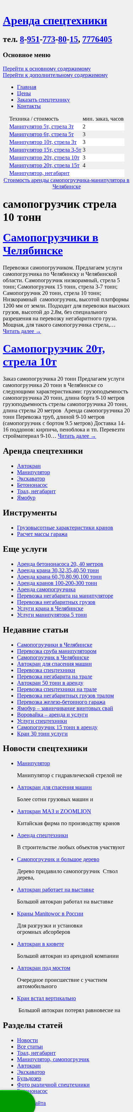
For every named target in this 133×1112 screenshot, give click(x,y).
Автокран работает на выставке (55, 890)
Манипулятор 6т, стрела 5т (41, 134)
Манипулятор (33, 472)
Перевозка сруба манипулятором (56, 651)
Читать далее (22, 331)
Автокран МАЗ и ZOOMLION (54, 811)
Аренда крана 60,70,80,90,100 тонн (59, 577)
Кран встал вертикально (46, 998)
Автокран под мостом (43, 968)
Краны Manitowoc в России (50, 914)
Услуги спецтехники (42, 721)
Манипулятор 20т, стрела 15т (44, 165)
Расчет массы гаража (42, 534)
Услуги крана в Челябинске (50, 608)
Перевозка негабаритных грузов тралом (65, 696)
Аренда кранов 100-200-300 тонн (57, 583)
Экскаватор (31, 479)
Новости (27, 1040)
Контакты (29, 106)
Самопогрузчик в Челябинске (53, 657)
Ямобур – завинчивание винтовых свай (65, 708)
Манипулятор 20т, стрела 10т (44, 158)
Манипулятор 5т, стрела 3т (41, 126)
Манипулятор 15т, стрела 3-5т (45, 150)
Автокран (29, 466)
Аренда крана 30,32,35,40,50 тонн (58, 570)
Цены (24, 93)
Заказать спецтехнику (43, 100)
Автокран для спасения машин (54, 664)
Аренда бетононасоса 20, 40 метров (60, 564)
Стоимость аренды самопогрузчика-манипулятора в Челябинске (66, 183)
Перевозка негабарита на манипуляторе (65, 596)
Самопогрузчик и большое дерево (58, 859)
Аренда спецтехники (42, 835)
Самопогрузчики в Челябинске (50, 244)
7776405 (97, 39)
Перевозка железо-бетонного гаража (61, 702)
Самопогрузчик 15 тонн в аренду (57, 727)
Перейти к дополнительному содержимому (55, 75)
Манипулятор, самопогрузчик (53, 1059)
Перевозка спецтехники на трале (57, 689)
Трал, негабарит (36, 491)
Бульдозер (29, 1078)
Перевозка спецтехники (46, 670)
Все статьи (30, 1047)
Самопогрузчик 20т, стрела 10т (54, 355)
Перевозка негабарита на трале (54, 676)
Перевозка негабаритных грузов (56, 602)
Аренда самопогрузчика (46, 589)
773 (49, 39)
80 (62, 39)
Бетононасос (32, 485)
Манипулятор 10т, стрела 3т (43, 142)
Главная (26, 87)
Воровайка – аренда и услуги (52, 715)
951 (33, 39)
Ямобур (26, 498)
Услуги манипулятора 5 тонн (52, 615)
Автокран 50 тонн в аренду (50, 683)
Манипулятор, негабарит (39, 173)
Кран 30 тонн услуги (42, 734)
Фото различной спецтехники (53, 1085)
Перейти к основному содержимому (47, 69)
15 (74, 39)
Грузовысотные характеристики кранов (65, 528)
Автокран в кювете (40, 944)
